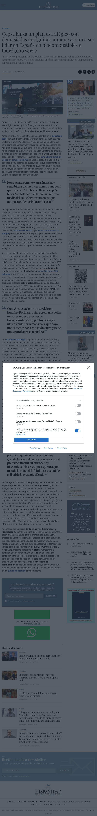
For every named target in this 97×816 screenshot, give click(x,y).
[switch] (78, 405)
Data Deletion (35, 448)
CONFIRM (31, 440)
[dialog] (48, 408)
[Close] (89, 368)
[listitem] (48, 400)
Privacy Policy (62, 448)
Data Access (48, 448)
